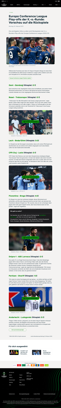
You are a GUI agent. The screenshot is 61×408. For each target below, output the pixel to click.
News (20, 377)
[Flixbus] (46, 365)
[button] (35, 5)
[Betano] (42, 365)
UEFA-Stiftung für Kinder (30, 379)
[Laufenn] (14, 365)
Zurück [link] (11, 12)
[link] (12, 5)
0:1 (34, 85)
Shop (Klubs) (22, 384)
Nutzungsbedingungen (24, 393)
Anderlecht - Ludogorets (20, 317)
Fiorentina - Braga (17, 196)
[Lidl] (37, 365)
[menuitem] (12, 5)
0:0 (36, 140)
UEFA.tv (11, 377)
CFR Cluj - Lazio (16, 152)
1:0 (35, 276)
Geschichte (22, 379)
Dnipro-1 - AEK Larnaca (19, 256)
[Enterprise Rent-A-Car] (24, 365)
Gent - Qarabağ (16, 85)
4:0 (36, 196)
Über (20, 382)
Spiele (10, 375)
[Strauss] (19, 365)
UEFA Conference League (4, 5)
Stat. (10, 384)
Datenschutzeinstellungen (49, 393)
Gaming (11, 382)
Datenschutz (12, 393)
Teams (20, 375)
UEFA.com (29, 376)
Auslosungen (12, 379)
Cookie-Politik (37, 393)
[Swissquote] (28, 365)
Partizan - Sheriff (16, 276)
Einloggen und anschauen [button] (31, 121)
